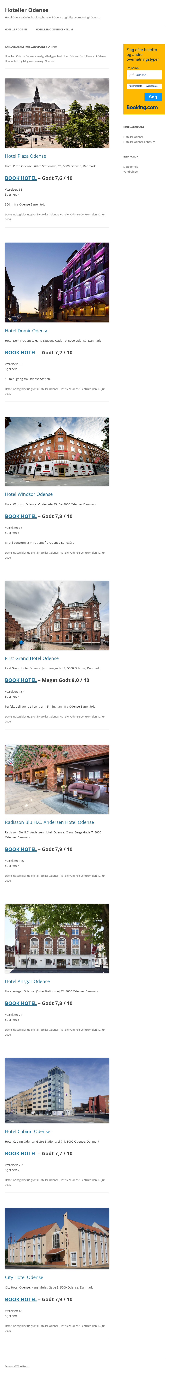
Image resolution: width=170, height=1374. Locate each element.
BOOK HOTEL (21, 177)
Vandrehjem (130, 171)
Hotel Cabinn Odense (27, 1131)
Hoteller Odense (26, 10)
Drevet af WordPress (17, 1366)
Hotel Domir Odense (26, 330)
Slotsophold (130, 166)
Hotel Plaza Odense (25, 156)
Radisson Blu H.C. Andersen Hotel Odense (49, 822)
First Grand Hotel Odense (32, 658)
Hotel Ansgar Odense (27, 981)
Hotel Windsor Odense (29, 494)
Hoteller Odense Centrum (54, 29)
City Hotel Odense (24, 1277)
